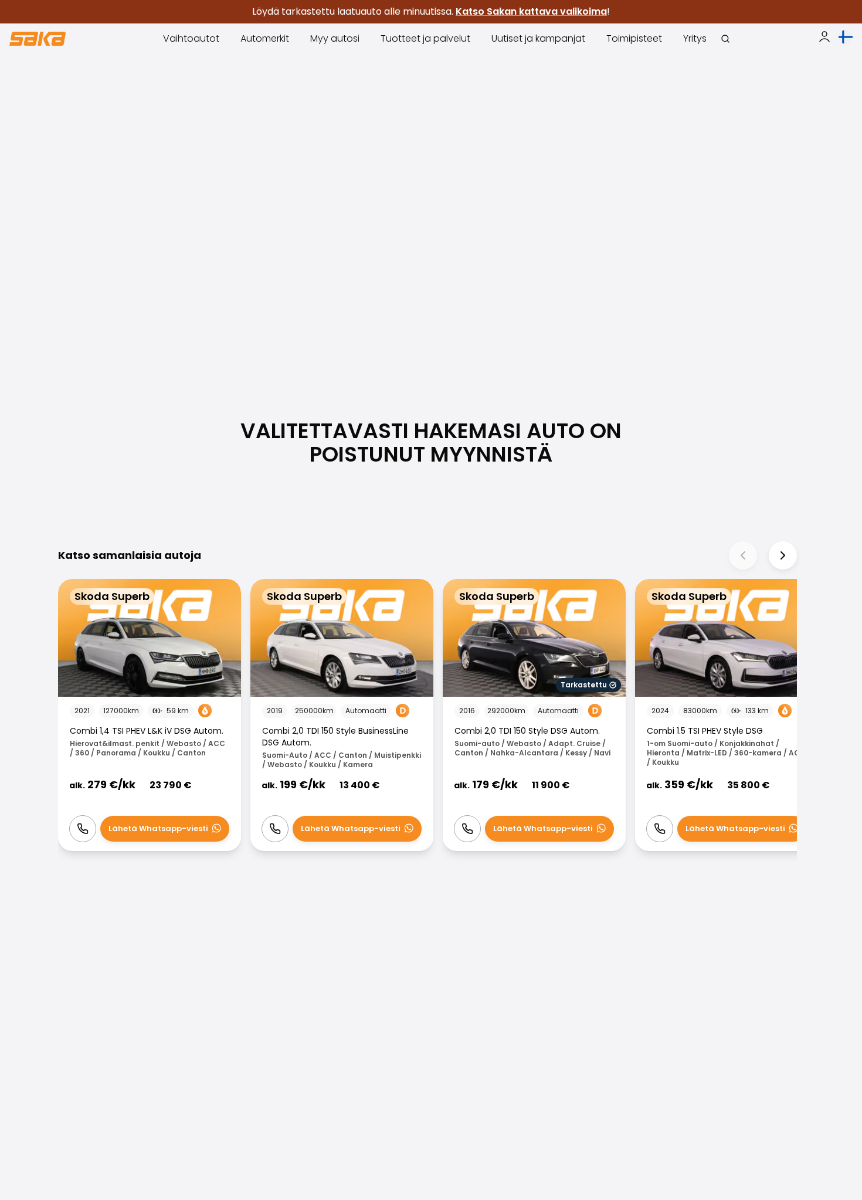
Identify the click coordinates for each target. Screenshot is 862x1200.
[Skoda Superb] (149, 715)
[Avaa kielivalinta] (846, 37)
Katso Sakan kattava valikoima (531, 11)
